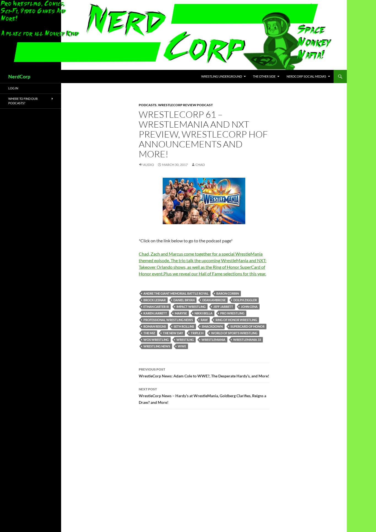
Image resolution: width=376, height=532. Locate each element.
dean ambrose (214, 300)
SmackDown (212, 326)
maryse (181, 313)
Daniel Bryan (184, 300)
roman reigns (154, 326)
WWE (182, 346)
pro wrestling (232, 313)
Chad (200, 165)
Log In (13, 88)
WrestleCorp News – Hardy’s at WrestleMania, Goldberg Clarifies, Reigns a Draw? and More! (202, 396)
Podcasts (148, 105)
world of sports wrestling (234, 333)
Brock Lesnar (154, 300)
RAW (204, 320)
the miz (149, 333)
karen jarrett (155, 313)
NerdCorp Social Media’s (306, 76)
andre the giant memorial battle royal (176, 293)
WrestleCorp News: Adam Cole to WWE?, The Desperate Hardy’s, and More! (204, 372)
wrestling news (156, 346)
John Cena (249, 306)
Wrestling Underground (221, 76)
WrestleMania (213, 339)
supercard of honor (247, 326)
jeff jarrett (223, 306)
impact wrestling (191, 306)
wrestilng (185, 339)
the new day (173, 333)
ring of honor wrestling (236, 320)
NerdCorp (19, 76)
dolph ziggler (245, 300)
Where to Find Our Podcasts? (23, 101)
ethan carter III (156, 306)
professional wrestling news (168, 320)
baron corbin (227, 293)
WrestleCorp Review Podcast (185, 105)
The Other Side (264, 76)
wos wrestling (156, 339)
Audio (148, 165)
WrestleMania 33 (247, 339)
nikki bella (203, 313)
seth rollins (184, 326)
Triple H (197, 333)
